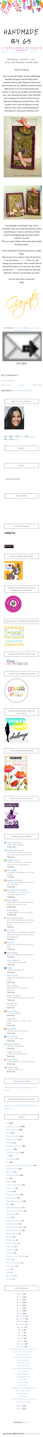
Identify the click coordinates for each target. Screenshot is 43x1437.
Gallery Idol (10, 1249)
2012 (20, 1308)
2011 (20, 1311)
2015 (20, 1300)
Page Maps (10, 1275)
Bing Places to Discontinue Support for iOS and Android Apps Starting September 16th (21, 935)
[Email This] (17, 363)
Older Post (37, 385)
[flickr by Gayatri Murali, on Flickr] (7, 439)
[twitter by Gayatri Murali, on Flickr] (13, 436)
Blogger (26, 1422)
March (22, 1341)
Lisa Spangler (12, 952)
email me (22, 260)
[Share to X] (21, 363)
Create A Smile (11, 1243)
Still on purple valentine (23, 1391)
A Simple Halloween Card (17, 1054)
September (21, 1324)
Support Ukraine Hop (15, 970)
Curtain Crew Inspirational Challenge (19, 1165)
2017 (21, 1294)
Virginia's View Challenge (15, 1256)
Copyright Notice (26, 48)
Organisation (10, 1240)
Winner (8, 1259)
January (21, 1346)
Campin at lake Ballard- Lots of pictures (23, 1399)
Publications (10, 1214)
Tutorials (9, 1279)
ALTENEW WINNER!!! (14, 1013)
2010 (20, 1313)
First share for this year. (23, 1402)
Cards (8, 1217)
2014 (20, 1302)
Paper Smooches (12, 1223)
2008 (20, 1409)
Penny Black (10, 1159)
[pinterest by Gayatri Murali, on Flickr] (14, 439)
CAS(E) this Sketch (13, 1152)
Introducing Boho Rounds (17, 1031)
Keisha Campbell (13, 995)
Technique (10, 1253)
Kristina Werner (13, 860)
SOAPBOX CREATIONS (17, 890)
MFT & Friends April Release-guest (20, 998)
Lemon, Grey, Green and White (23, 1352)
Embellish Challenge (13, 1207)
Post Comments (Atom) (22, 391)
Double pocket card (23, 1374)
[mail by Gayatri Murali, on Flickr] (6, 436)
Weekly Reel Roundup (16, 845)
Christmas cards (12, 1139)
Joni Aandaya (12, 1011)
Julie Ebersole (12, 1003)
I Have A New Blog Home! (17, 962)
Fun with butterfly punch (23, 1377)
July (22, 1330)
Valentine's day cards (13, 1230)
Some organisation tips (23, 1354)
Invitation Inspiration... (16, 1046)
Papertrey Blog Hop (23, 1360)
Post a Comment (8, 381)
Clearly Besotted (12, 1168)
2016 (20, 1297)
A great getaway (23, 1385)
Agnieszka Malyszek (15, 880)
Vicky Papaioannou (14, 842)
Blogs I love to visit (13, 52)
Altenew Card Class (15, 1069)
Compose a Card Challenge (23, 1357)
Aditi (8, 1272)
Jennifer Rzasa (12, 1067)
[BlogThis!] (19, 363)
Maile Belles (11, 1028)
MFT (8, 1133)
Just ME (10, 942)
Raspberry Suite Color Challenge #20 (23, 1388)
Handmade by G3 (21, 36)
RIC (7, 1162)
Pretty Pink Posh (12, 1129)
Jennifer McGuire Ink (15, 850)
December (22, 1316)
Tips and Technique (13, 1262)
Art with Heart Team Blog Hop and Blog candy (23, 1349)
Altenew (9, 1181)
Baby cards (10, 1246)
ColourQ (9, 1191)
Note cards (23, 1379)
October (21, 1321)
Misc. (8, 1204)
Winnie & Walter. (12, 1136)
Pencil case (23, 1396)
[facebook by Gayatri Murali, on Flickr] (21, 436)
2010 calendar (23, 1382)
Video (8, 1269)
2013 (20, 1305)
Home (9, 48)
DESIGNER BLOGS (32, 1434)
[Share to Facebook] (23, 363)
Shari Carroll (12, 975)
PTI (7, 1123)
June (22, 1333)
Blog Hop (9, 1172)
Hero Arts (9, 1149)
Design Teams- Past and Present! (20, 50)
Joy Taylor (11, 930)
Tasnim (9, 967)
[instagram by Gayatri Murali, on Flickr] (30, 436)
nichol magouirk (13, 960)
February (22, 1344)
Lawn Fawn (10, 1188)
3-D (7, 1155)
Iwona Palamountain (15, 917)
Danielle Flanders (13, 1044)
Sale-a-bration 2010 (23, 1366)
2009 (20, 1406)
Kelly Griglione (12, 900)
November (22, 1319)
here (15, 270)
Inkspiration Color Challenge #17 (23, 1368)
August (22, 1327)
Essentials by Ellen (13, 1194)
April (22, 1338)
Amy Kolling (12, 870)
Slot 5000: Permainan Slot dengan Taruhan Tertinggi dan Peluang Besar (20, 922)
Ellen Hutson (11, 1266)
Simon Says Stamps (13, 1126)
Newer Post (6, 385)
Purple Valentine (23, 1393)
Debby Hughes (12, 910)
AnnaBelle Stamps (13, 1175)
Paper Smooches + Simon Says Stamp (21, 1062)
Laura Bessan (12, 1036)
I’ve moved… (11, 1005)
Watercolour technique (14, 1201)
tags (7, 1178)
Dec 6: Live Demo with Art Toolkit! (20, 954)
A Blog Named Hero (13, 1185)
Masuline (9, 1236)
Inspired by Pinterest (13, 1220)
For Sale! (34, 52)
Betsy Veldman (12, 985)
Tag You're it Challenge (14, 1211)
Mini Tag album (23, 1371)
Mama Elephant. (12, 1233)
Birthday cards (11, 1198)
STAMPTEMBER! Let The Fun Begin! (20, 912)
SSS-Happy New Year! (15, 1038)
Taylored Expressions (14, 1146)
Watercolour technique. (14, 1227)
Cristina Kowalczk (14, 1051)
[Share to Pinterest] (26, 363)
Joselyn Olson (12, 1059)
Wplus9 (9, 1142)
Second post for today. (23, 1363)
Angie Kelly (11, 1018)
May (22, 1335)
